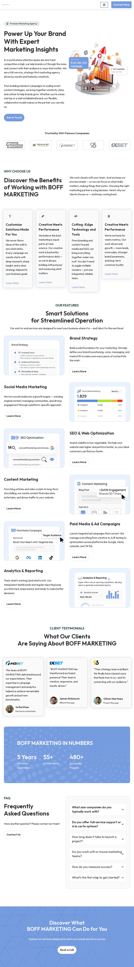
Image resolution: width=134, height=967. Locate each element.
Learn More (12, 283)
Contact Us (14, 834)
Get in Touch (14, 117)
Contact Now (121, 4)
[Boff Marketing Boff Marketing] (7, 4)
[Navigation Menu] (104, 5)
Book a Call (67, 949)
